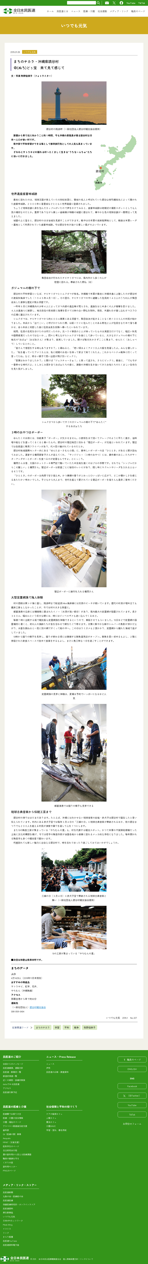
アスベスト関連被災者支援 (15, 1126)
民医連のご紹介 (12, 1057)
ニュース (50, 1063)
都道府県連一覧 (10, 1076)
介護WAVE (51, 1126)
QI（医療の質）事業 (12, 1134)
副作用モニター (10, 1166)
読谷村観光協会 (38, 1007)
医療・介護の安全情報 (13, 1118)
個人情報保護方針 (70, 1259)
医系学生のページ (11, 1146)
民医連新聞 (8, 1192)
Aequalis (6, 1138)
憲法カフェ (51, 1122)
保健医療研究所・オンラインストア (19, 1204)
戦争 (76, 1027)
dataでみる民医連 (11, 1084)
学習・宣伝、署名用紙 (56, 1130)
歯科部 (6, 1130)
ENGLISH (132, 1069)
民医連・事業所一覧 (12, 1072)
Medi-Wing (7, 1224)
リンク (6, 1232)
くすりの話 (8, 1162)
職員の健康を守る (11, 1158)
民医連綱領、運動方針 (13, 1067)
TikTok (141, 3)
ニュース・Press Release (61, 1057)
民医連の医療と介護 (14, 1106)
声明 (48, 1067)
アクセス (7, 1088)
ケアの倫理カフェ (54, 1113)
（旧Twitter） (134, 1095)
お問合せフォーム (132, 1123)
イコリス (7, 1228)
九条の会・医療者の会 (13, 1196)
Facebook (132, 1086)
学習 (57, 1027)
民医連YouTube (10, 1240)
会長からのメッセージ (13, 1063)
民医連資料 (8, 1208)
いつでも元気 (30, 51)
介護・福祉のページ (12, 1122)
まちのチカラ (43, 1027)
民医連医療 (8, 1200)
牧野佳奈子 (89, 1027)
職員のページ (134, 1059)
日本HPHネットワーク (13, 1220)
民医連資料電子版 (11, 1244)
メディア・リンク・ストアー (20, 1185)
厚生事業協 (8, 1212)
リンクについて (86, 1259)
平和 (66, 1027)
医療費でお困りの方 (12, 1113)
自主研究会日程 (10, 1150)
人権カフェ (51, 1118)
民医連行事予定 (10, 1092)
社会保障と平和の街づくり (61, 1106)
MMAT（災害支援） (12, 1142)
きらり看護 (8, 1236)
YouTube (130, 3)
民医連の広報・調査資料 (57, 1072)
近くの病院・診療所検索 (14, 1080)
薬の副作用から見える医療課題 (17, 1154)
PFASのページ (9, 1170)
